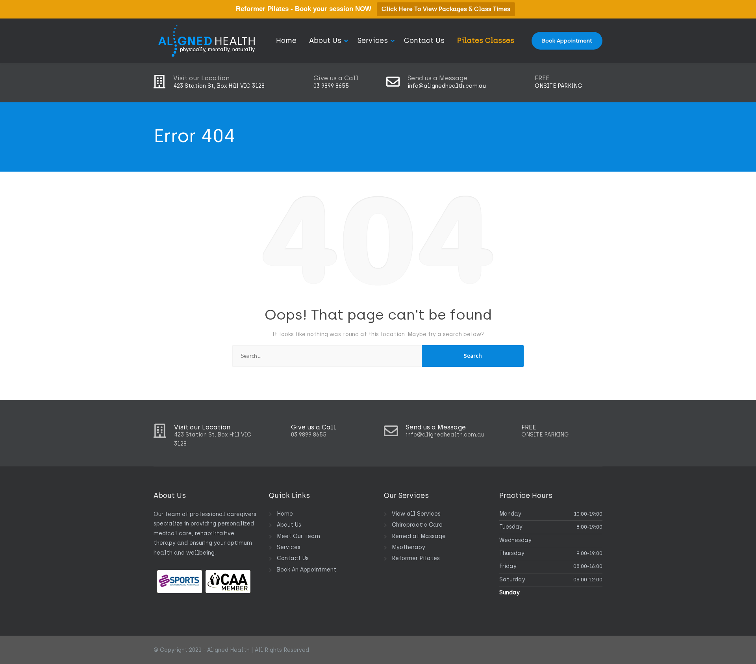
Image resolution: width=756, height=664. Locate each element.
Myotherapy (408, 547)
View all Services (416, 513)
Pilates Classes (485, 40)
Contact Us (424, 40)
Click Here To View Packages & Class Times (446, 9)
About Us (325, 40)
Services (373, 40)
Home (286, 40)
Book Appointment (567, 40)
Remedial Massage (419, 536)
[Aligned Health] (207, 40)
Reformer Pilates (416, 558)
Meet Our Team (298, 536)
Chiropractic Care (417, 525)
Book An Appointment (306, 569)
